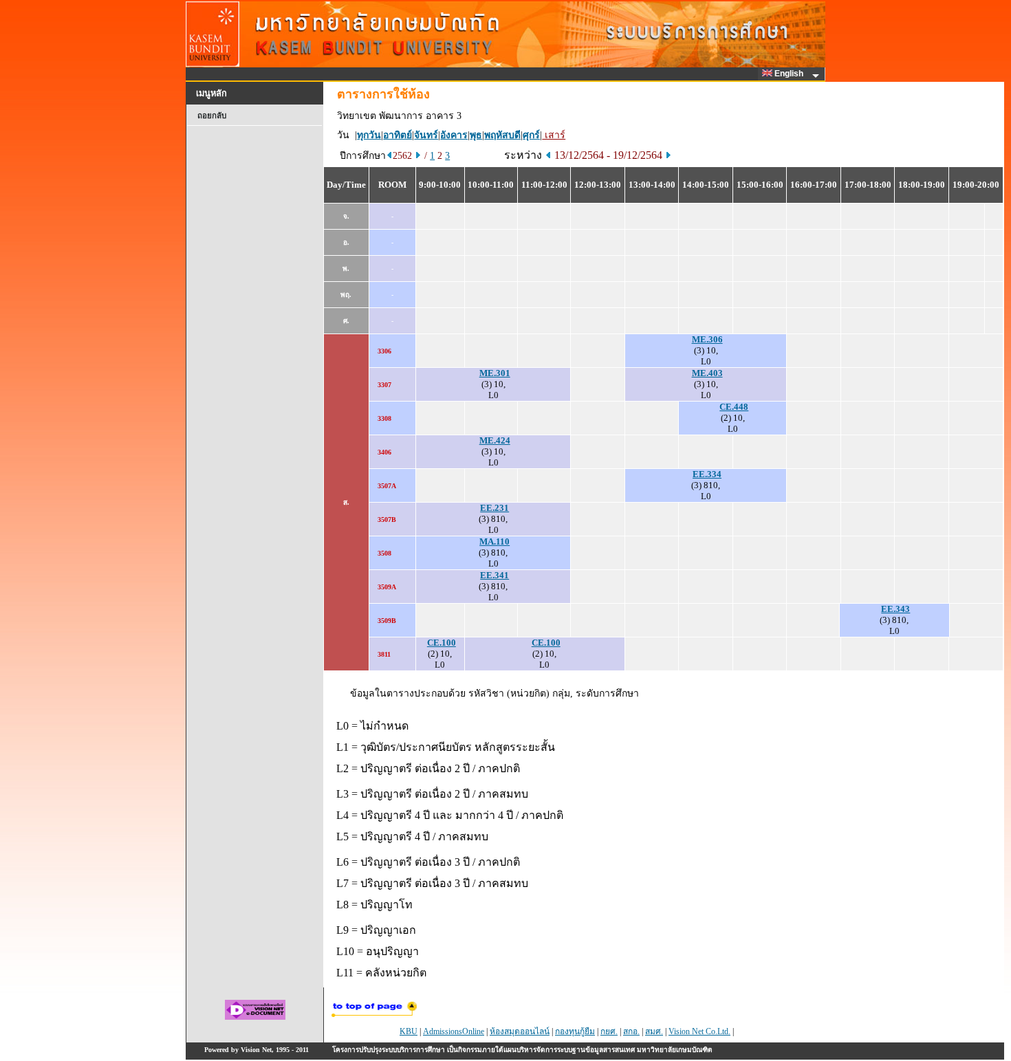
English (789, 73)
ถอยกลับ (211, 115)
